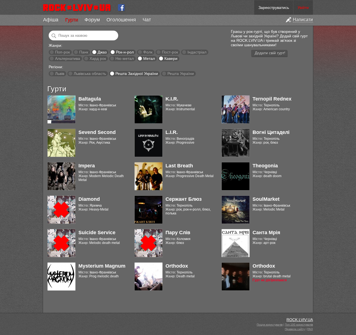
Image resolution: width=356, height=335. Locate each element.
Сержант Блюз (183, 199)
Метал (149, 58)
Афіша (50, 20)
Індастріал (196, 52)
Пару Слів (177, 232)
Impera (86, 165)
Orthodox (176, 266)
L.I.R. (171, 132)
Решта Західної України (136, 73)
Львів (59, 73)
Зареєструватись (273, 7)
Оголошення (121, 20)
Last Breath (179, 165)
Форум (92, 20)
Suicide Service (96, 232)
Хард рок (98, 58)
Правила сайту (295, 329)
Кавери (170, 58)
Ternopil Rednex (272, 99)
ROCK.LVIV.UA (299, 319)
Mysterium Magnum (101, 266)
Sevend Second (97, 132)
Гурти (71, 20)
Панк (83, 52)
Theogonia (265, 165)
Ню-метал (124, 58)
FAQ (310, 329)
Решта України (180, 73)
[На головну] (79, 7)
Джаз (102, 52)
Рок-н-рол (125, 52)
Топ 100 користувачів (299, 324)
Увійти (303, 7)
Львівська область (90, 73)
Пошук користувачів (270, 324)
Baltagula (89, 99)
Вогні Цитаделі (271, 132)
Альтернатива (67, 58)
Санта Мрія (266, 232)
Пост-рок (170, 52)
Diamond (89, 199)
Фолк (147, 52)
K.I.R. (171, 99)
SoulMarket (266, 199)
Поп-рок (62, 52)
